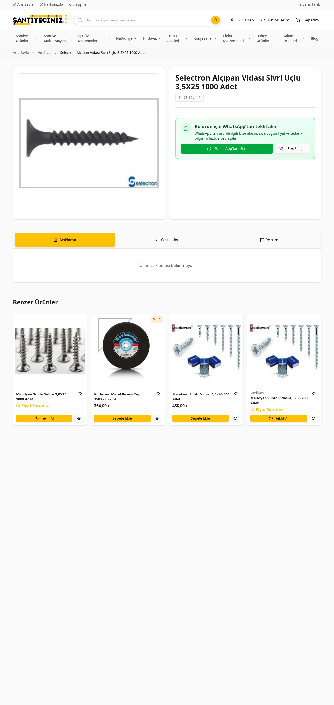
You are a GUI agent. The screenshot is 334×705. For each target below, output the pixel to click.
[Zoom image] (152, 80)
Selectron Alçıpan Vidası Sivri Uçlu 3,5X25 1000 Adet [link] (103, 52)
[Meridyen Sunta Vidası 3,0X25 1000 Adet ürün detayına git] (50, 351)
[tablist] (167, 240)
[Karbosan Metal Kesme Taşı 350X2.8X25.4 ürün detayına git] (128, 351)
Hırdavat (45, 52)
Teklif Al (47, 418)
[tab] (65, 240)
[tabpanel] (167, 265)
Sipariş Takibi (310, 4)
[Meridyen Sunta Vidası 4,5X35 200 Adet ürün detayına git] (284, 351)
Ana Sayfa (21, 52)
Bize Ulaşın (296, 148)
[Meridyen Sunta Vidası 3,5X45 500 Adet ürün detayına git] (206, 351)
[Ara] (215, 20)
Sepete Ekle (122, 418)
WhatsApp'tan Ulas (230, 148)
